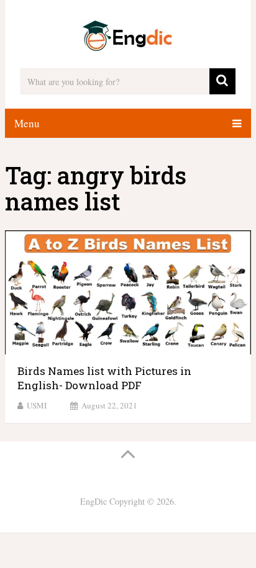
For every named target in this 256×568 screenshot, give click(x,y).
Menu (27, 123)
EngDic (93, 501)
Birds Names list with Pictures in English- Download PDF (104, 378)
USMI (37, 405)
